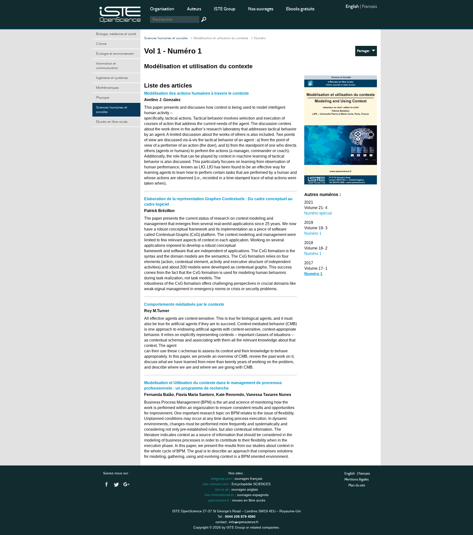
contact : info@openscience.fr (237, 522)
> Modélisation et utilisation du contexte (218, 38)
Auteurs (194, 9)
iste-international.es (219, 495)
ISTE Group (224, 9)
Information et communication (107, 66)
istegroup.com (221, 478)
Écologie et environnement (115, 53)
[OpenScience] (120, 14)
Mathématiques (107, 87)
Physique (102, 97)
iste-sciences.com (216, 484)
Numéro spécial (318, 213)
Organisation (162, 9)
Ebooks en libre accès (112, 121)
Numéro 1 (312, 233)
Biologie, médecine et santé (116, 34)
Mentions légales (356, 479)
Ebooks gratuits (300, 9)
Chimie (101, 43)
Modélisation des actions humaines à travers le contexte (196, 93)
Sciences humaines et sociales (111, 109)
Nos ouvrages (260, 9)
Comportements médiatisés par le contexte (184, 304)
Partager (364, 51)
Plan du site (356, 485)
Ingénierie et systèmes (112, 77)
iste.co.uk (221, 489)
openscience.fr (218, 500)
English (353, 6)
